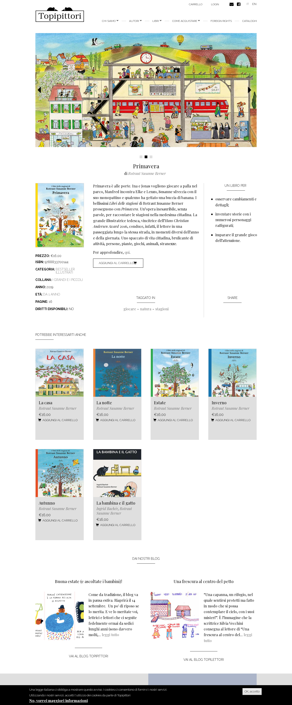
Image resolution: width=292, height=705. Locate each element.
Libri (155, 21)
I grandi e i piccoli (67, 280)
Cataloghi (249, 21)
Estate (160, 402)
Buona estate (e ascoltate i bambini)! (88, 581)
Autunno (47, 503)
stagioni (162, 308)
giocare (129, 308)
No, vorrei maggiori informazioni (58, 700)
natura (145, 308)
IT (248, 4)
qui (127, 252)
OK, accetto (252, 691)
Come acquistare (185, 21)
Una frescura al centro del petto (204, 581)
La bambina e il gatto (115, 503)
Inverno (219, 402)
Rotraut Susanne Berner (147, 173)
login (215, 4)
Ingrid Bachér (107, 508)
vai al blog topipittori (88, 656)
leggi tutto (110, 634)
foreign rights (221, 21)
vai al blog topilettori (203, 659)
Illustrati (64, 272)
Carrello (195, 4)
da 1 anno (51, 294)
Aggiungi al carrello (116, 263)
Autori (134, 21)
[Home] (61, 14)
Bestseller (65, 269)
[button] (41, 90)
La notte (104, 402)
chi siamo (109, 21)
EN (254, 4)
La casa (45, 402)
